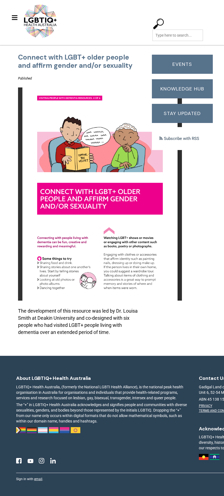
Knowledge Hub (182, 89)
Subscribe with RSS (181, 138)
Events (182, 64)
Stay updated (182, 113)
